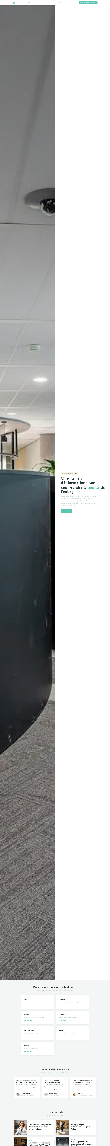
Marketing (62, 2)
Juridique (47, 2)
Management (55, 2)
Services (69, 2)
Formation (41, 2)
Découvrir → (66, 511)
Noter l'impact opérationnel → (88, 2)
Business (34, 2)
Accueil (24, 2)
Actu (29, 2)
